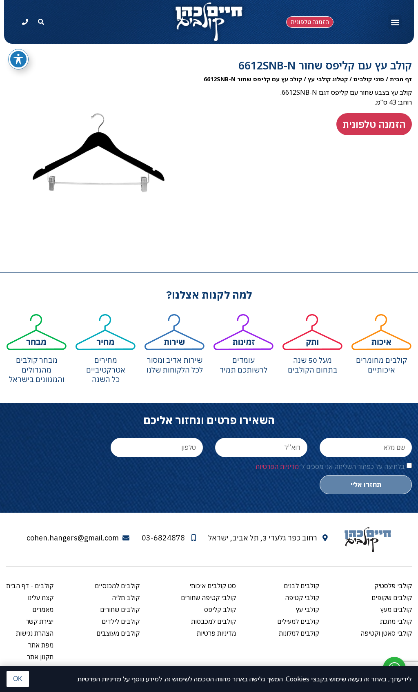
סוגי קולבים (369, 79)
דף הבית (401, 79)
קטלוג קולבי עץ (328, 79)
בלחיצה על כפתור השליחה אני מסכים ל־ (330, 466)
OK (17, 678)
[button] (395, 22)
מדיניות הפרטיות (99, 678)
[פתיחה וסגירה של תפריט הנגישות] (18, 59)
